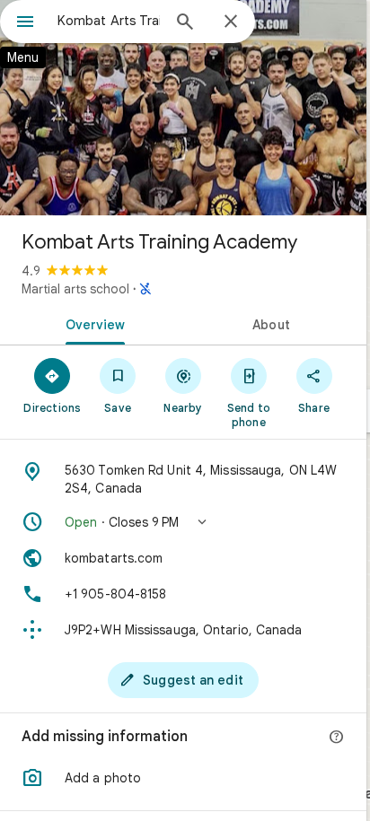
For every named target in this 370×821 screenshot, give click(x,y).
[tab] (92, 323)
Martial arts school (75, 289)
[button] (183, 522)
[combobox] (108, 20)
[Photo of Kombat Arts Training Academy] (183, 107)
